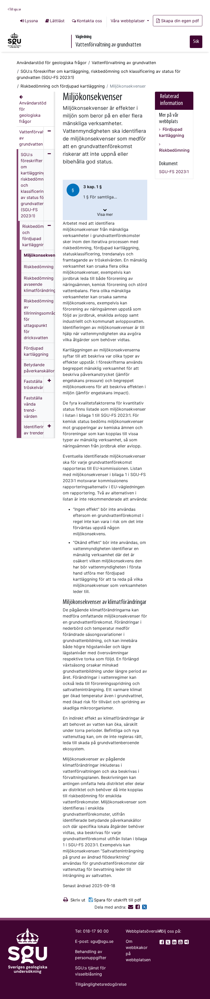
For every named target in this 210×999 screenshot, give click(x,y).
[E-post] (131, 907)
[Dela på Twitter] (144, 907)
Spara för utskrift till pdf (117, 899)
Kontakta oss (89, 20)
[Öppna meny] (49, 384)
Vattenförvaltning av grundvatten (124, 62)
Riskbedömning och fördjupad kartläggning (62, 86)
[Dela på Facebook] (138, 907)
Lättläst (57, 20)
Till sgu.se (15, 9)
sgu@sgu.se (101, 941)
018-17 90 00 (96, 931)
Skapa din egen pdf (180, 20)
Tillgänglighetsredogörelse (101, 984)
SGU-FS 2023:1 (174, 171)
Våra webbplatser (128, 20)
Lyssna (31, 20)
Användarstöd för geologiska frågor (52, 62)
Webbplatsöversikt (144, 931)
